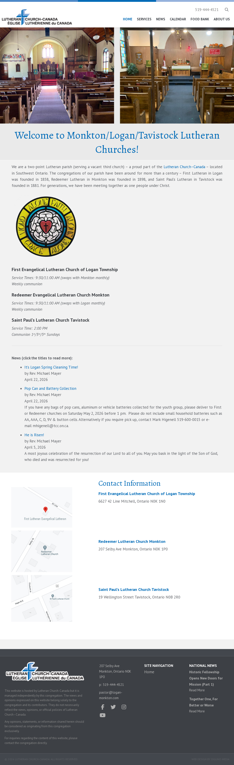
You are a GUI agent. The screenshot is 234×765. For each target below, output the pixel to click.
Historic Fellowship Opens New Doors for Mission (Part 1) (206, 678)
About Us (222, 19)
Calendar (178, 19)
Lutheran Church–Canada (184, 166)
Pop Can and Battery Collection (50, 388)
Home (127, 19)
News (160, 19)
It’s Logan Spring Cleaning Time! (51, 367)
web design (199, 759)
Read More (197, 690)
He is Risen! (34, 434)
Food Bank (200, 19)
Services (144, 19)
